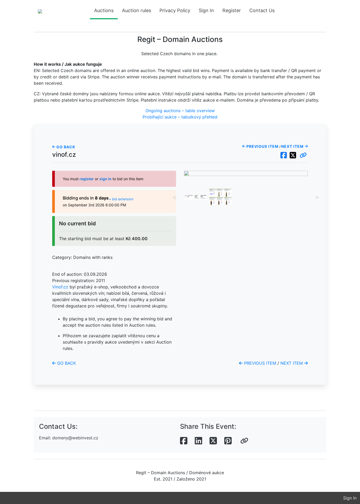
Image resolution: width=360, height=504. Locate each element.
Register (231, 10)
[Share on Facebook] (183, 441)
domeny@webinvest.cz (75, 437)
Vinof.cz (60, 286)
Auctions (104, 10)
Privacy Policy (174, 10)
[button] (303, 155)
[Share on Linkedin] (198, 441)
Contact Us (262, 10)
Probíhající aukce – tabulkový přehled (180, 117)
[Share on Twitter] (213, 441)
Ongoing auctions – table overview (180, 110)
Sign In (206, 10)
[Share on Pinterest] (228, 441)
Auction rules (136, 10)
